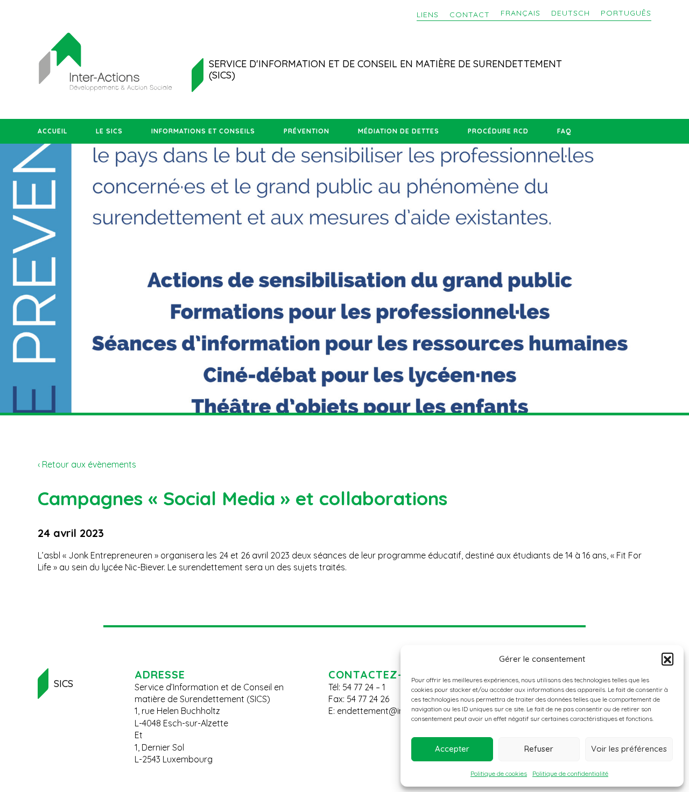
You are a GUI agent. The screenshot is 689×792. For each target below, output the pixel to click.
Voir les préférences (629, 749)
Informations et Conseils (203, 131)
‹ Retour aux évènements (87, 464)
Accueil (52, 131)
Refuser (538, 749)
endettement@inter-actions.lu (396, 710)
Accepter (452, 749)
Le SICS (109, 131)
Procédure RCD (498, 131)
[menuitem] (520, 13)
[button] (667, 658)
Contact (469, 14)
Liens (428, 14)
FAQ (564, 131)
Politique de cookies (498, 773)
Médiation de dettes (398, 131)
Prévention (306, 131)
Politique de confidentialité (570, 773)
